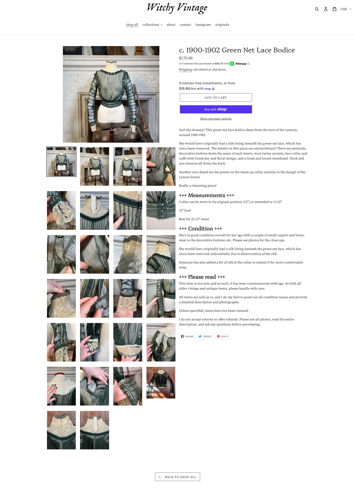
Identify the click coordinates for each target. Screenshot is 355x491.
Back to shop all (180, 477)
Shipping (185, 69)
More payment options (215, 119)
